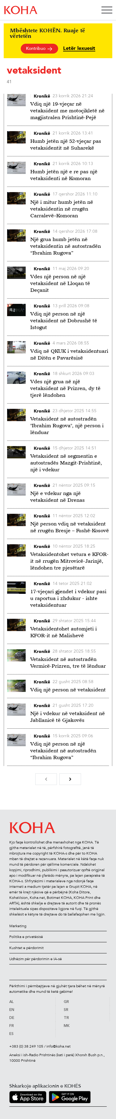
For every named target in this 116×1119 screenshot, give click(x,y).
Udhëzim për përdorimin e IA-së (35, 959)
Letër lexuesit (79, 48)
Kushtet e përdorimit (26, 948)
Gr (66, 1002)
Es (11, 1034)
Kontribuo (36, 48)
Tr (66, 1018)
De (11, 1018)
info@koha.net (58, 1046)
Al (11, 1002)
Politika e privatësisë (26, 937)
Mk (67, 1026)
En (11, 1010)
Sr (66, 1010)
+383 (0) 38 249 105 (26, 1046)
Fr (11, 1026)
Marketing (17, 926)
